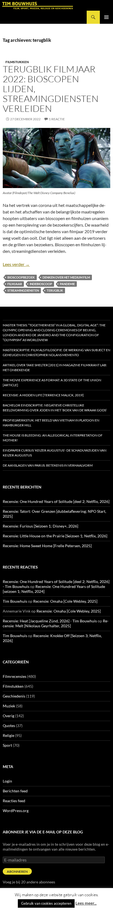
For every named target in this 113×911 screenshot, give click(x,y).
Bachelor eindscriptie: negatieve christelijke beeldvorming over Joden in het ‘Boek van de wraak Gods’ (55, 407)
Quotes (9, 725)
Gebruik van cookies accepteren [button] (46, 903)
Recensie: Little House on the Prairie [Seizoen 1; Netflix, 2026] (55, 536)
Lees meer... (86, 903)
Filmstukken (17, 62)
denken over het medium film (66, 277)
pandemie (67, 284)
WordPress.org (16, 810)
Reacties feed (14, 800)
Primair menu (106, 17)
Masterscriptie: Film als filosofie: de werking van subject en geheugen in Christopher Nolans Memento (56, 352)
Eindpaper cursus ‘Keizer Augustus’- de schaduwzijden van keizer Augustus (54, 452)
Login (7, 781)
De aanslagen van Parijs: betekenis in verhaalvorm (48, 465)
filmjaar (14, 284)
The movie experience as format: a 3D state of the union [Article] (52, 382)
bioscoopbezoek (21, 277)
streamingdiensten (23, 290)
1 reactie (57, 119)
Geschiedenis (14, 696)
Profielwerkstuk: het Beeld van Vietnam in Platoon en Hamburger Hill (51, 422)
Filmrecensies (14, 676)
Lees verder (16, 264)
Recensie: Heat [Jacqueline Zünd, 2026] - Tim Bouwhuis (50, 621)
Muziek (9, 706)
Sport (7, 745)
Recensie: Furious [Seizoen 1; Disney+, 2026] (40, 526)
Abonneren (17, 871)
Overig (8, 715)
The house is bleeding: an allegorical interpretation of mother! (53, 437)
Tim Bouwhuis (15, 601)
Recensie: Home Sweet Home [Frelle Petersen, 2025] (47, 545)
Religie (8, 735)
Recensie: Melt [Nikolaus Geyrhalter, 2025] (56, 623)
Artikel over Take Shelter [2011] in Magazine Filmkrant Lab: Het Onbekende (55, 367)
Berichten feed (15, 791)
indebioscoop (41, 284)
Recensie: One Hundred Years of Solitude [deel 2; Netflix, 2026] (56, 501)
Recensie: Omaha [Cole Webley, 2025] (65, 601)
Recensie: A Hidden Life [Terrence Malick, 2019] (43, 395)
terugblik (55, 290)
